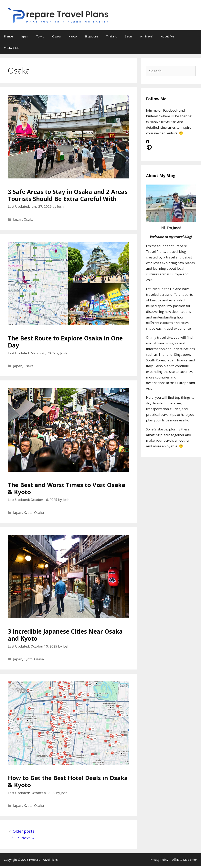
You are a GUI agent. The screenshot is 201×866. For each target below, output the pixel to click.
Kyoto (73, 36)
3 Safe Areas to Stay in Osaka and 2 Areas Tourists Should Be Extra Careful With (68, 195)
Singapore (91, 36)
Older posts (23, 831)
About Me (167, 36)
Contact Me (11, 48)
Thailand (111, 36)
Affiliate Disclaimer (184, 859)
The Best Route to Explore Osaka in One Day (65, 341)
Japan (24, 36)
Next (28, 838)
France (8, 36)
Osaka (56, 36)
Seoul (128, 36)
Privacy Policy (159, 859)
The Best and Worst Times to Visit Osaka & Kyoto (66, 488)
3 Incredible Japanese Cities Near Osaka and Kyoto (65, 634)
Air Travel (146, 36)
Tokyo (40, 36)
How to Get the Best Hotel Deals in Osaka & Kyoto (68, 781)
